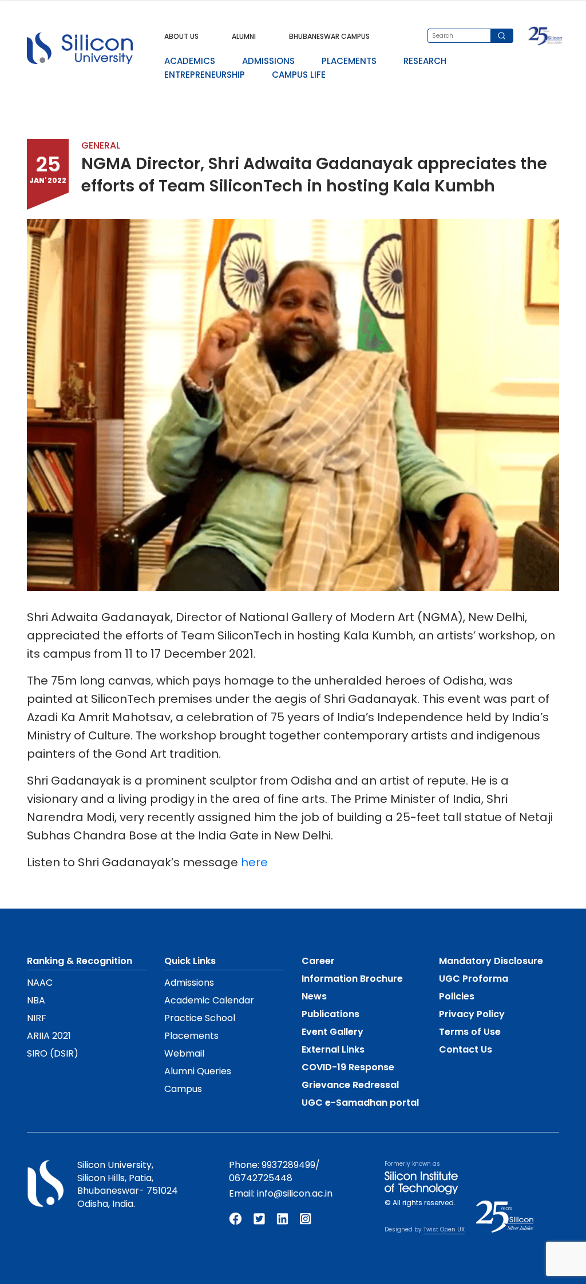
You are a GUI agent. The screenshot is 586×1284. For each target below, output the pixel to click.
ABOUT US (181, 36)
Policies (456, 996)
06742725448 (260, 1178)
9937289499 (288, 1164)
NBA (36, 1000)
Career (318, 960)
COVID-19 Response (348, 1067)
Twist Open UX (444, 1229)
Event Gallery (332, 1031)
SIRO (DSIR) (52, 1053)
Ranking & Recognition (79, 960)
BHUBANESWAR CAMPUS (329, 36)
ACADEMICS (189, 61)
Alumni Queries (197, 1071)
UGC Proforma (473, 978)
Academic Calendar (209, 1000)
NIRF (36, 1018)
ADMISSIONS (268, 61)
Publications (330, 1014)
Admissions (189, 982)
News (314, 996)
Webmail (184, 1053)
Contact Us (465, 1049)
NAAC (40, 982)
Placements (191, 1035)
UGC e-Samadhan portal (360, 1102)
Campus (183, 1088)
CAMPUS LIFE (299, 75)
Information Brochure (352, 978)
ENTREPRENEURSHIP (204, 75)
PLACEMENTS (349, 61)
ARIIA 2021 (49, 1035)
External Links (333, 1049)
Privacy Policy (472, 1014)
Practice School (199, 1018)
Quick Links (190, 960)
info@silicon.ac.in (294, 1193)
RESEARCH (424, 61)
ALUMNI (244, 36)
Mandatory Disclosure (491, 960)
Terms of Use (470, 1031)
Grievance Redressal (350, 1084)
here (254, 862)
